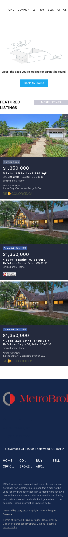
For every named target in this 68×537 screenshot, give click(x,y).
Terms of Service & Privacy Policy (21, 520)
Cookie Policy (49, 520)
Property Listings (35, 524)
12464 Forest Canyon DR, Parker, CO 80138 (27, 344)
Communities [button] (27, 9)
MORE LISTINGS (51, 102)
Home (10, 9)
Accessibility (10, 527)
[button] (8, 462)
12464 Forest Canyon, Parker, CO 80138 (25, 263)
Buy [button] (41, 9)
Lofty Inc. (22, 510)
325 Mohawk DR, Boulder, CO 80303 (23, 177)
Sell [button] (51, 9)
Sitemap (51, 524)
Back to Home (34, 83)
